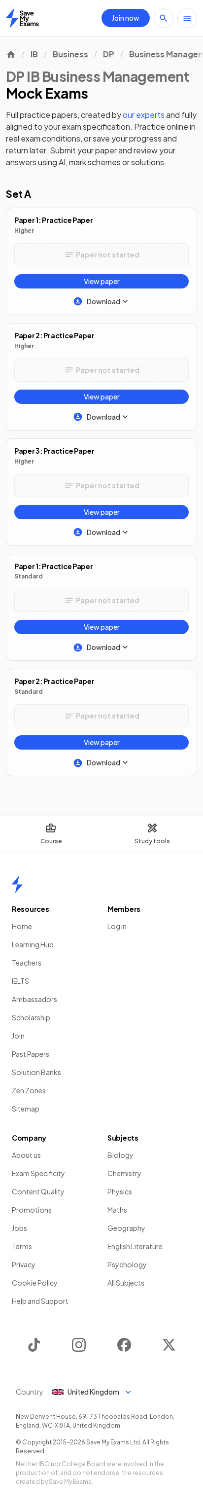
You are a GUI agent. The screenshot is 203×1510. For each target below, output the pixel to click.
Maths (117, 1209)
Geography (126, 1227)
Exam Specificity (38, 1173)
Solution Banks (36, 1072)
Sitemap (25, 1108)
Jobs (19, 1227)
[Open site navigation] (187, 18)
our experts (144, 114)
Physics (119, 1191)
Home (22, 926)
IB (34, 54)
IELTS (20, 980)
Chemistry (124, 1173)
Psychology (127, 1264)
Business (70, 54)
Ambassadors (34, 999)
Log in (117, 926)
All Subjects (125, 1282)
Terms (22, 1246)
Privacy (23, 1264)
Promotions (32, 1209)
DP (108, 54)
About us (26, 1154)
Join (18, 1035)
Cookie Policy (35, 1282)
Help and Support (40, 1300)
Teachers (26, 962)
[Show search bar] (163, 18)
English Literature (135, 1246)
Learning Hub (33, 944)
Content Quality (38, 1191)
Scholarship (31, 1017)
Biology (120, 1154)
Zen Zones (29, 1090)
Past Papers (30, 1053)
